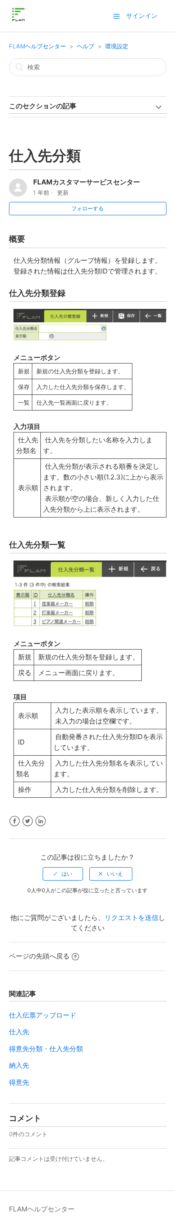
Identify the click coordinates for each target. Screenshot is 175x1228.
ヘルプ (85, 46)
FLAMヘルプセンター (37, 46)
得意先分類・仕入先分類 (46, 1048)
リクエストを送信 (131, 917)
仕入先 (19, 1031)
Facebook (14, 821)
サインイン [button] (142, 15)
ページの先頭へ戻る (39, 956)
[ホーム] (18, 20)
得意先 (19, 1082)
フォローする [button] (87, 208)
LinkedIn (40, 821)
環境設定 (116, 46)
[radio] (63, 874)
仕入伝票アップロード (42, 1015)
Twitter (27, 821)
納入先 (19, 1065)
